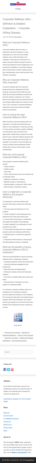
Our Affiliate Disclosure (11, 418)
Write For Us (7, 424)
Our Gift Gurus (8, 415)
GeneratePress (30, 460)
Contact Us (7, 421)
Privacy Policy (7, 427)
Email (5, 430)
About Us (6, 413)
